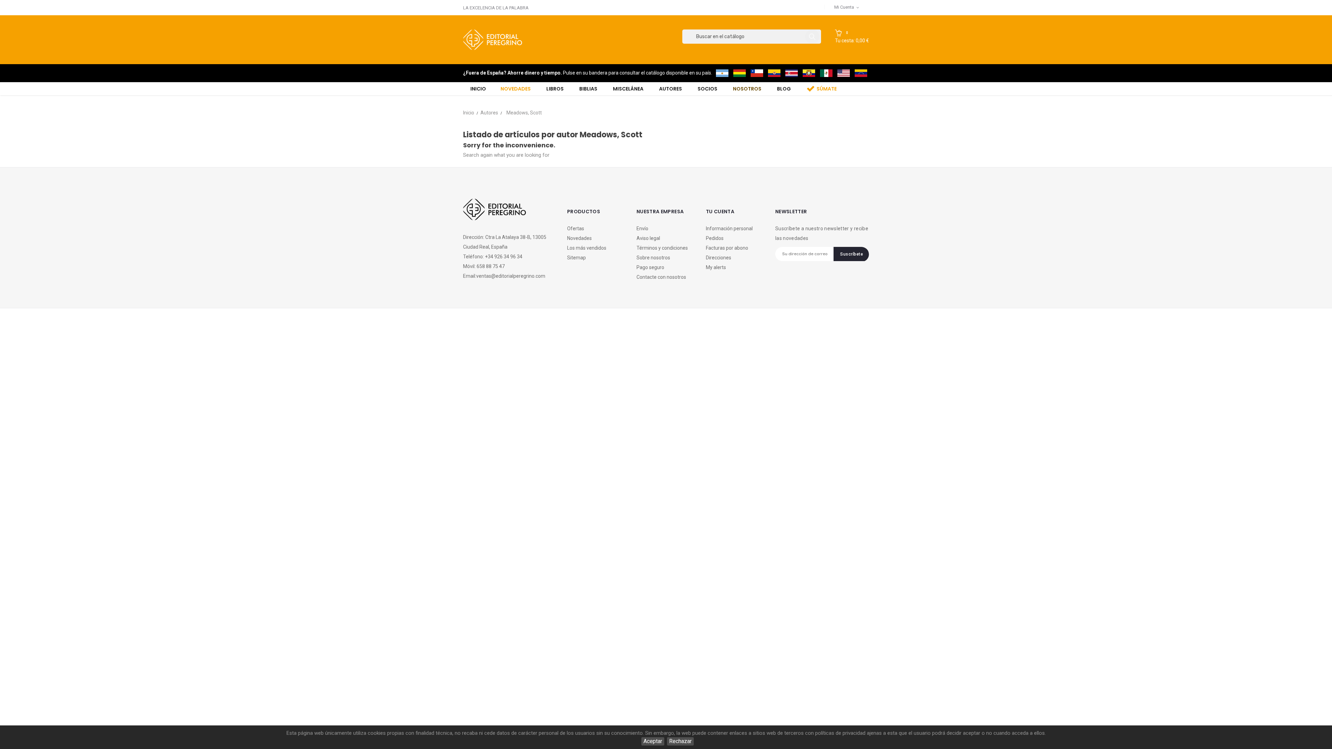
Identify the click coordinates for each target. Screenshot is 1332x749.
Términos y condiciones (662, 248)
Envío (642, 228)
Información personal (729, 228)
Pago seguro (650, 267)
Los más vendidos (586, 248)
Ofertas (575, 228)
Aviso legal (648, 238)
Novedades (579, 238)
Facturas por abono (727, 248)
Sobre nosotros (653, 257)
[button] (852, 36)
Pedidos (715, 238)
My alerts (716, 267)
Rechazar (680, 741)
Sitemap (576, 257)
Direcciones (718, 257)
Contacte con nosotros (661, 277)
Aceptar (652, 741)
